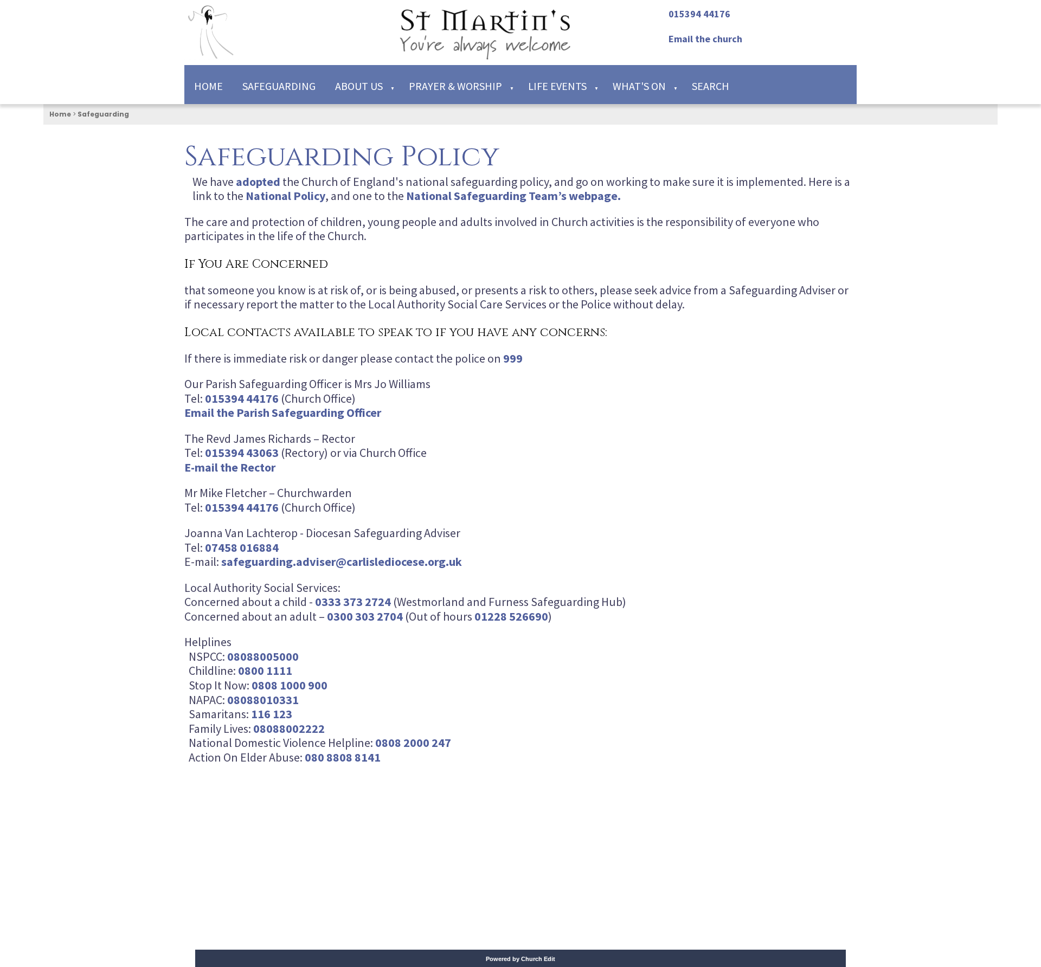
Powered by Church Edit (520, 959)
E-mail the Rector (229, 466)
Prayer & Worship (455, 86)
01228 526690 (511, 615)
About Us (359, 86)
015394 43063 (242, 452)
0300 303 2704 (365, 615)
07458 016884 (242, 547)
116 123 (271, 713)
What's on (639, 86)
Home (208, 86)
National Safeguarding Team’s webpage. (513, 195)
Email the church (705, 39)
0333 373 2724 (353, 601)
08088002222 (289, 728)
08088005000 (263, 655)
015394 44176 (699, 14)
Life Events (557, 86)
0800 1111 (265, 670)
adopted (258, 181)
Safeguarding (279, 86)
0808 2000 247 (413, 742)
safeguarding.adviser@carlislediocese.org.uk (341, 561)
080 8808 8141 (343, 757)
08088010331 (263, 699)
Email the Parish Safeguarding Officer (282, 412)
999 (513, 357)
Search (710, 86)
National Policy (285, 195)
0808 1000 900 (289, 685)
